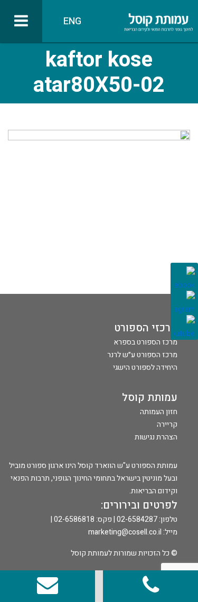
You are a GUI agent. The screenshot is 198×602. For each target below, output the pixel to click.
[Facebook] (184, 277)
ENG (72, 21)
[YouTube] (184, 325)
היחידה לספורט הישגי (145, 367)
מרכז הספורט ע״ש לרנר (142, 354)
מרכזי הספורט (145, 328)
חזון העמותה (158, 411)
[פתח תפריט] (21, 21)
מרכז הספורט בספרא (145, 342)
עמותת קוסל (149, 397)
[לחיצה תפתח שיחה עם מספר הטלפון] (150, 586)
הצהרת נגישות (156, 437)
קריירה (167, 424)
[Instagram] (184, 301)
